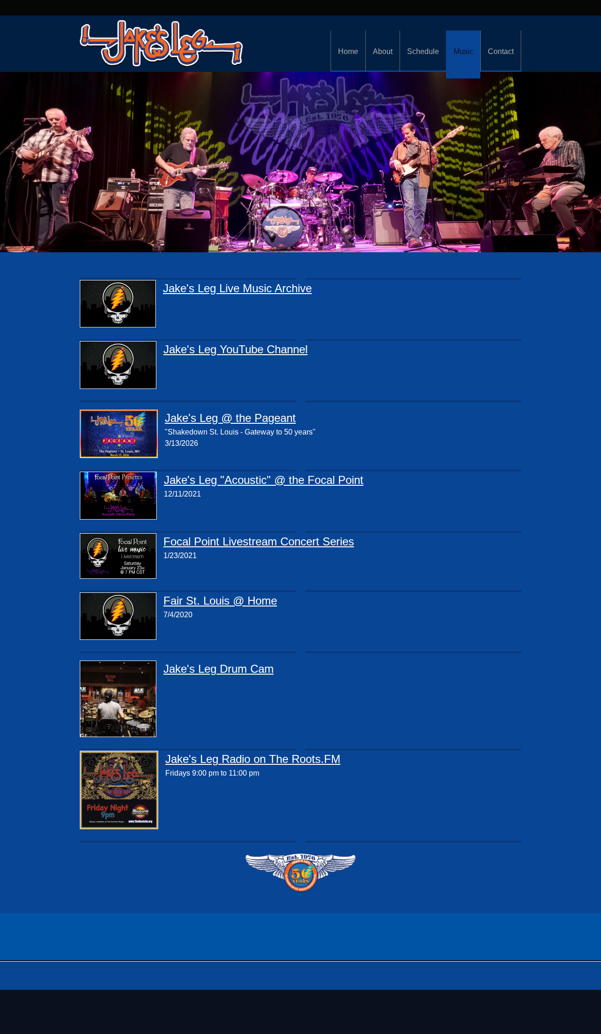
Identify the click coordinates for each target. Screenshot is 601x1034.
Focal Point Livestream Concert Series (258, 541)
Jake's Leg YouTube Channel (235, 349)
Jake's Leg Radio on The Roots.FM (252, 759)
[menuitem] (348, 51)
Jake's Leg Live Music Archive (237, 288)
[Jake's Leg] (161, 43)
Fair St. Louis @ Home (220, 600)
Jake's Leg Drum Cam (218, 668)
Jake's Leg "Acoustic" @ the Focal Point (263, 480)
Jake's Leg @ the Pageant (230, 418)
